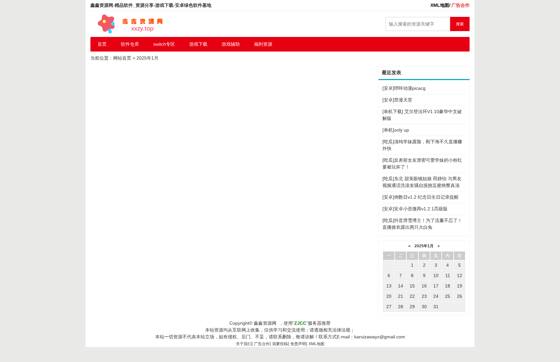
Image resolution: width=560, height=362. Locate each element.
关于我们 (243, 344)
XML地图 (316, 344)
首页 (102, 44)
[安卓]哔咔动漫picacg (404, 88)
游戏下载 (198, 44)
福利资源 (263, 44)
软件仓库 (130, 44)
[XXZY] (129, 24)
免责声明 (298, 344)
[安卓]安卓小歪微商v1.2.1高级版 (415, 208)
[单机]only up (395, 130)
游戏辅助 (231, 44)
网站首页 (122, 58)
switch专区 (164, 44)
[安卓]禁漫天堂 (397, 99)
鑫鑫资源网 (265, 323)
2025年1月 (424, 246)
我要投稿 (280, 344)
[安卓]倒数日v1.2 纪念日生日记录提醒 (420, 197)
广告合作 (262, 344)
